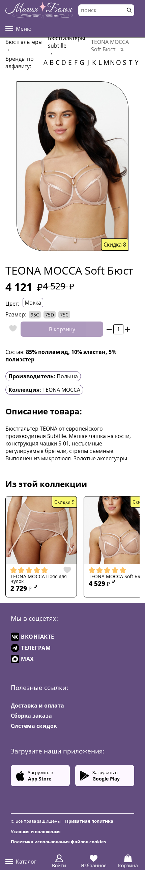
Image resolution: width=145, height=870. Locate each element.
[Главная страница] (39, 10)
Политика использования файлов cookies (58, 842)
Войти (59, 865)
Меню (23, 28)
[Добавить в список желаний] (11, 329)
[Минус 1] (109, 329)
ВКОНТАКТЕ (37, 636)
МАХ (27, 659)
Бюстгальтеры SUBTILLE (66, 41)
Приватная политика (89, 821)
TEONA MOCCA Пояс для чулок (38, 579)
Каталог (26, 861)
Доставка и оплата (37, 705)
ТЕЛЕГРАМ (36, 647)
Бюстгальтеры (23, 42)
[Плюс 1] (127, 329)
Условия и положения (36, 831)
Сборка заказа (31, 715)
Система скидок (34, 726)
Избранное (94, 865)
